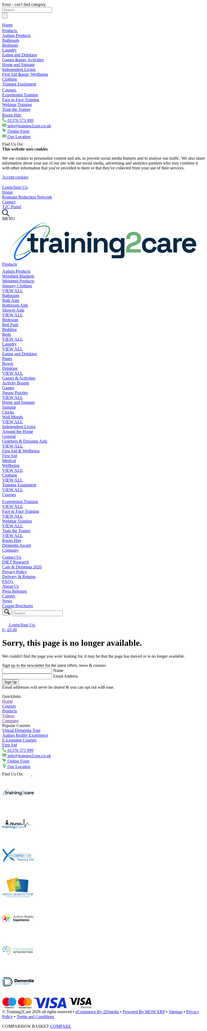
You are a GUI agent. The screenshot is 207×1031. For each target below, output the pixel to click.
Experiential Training (20, 95)
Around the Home (17, 431)
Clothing (9, 79)
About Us (10, 586)
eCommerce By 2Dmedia (97, 1011)
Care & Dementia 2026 (22, 567)
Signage (9, 407)
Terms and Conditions (35, 1016)
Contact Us (11, 557)
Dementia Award (16, 545)
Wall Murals (12, 417)
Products (10, 30)
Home (7, 25)
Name (58, 670)
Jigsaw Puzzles (15, 392)
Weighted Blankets (18, 276)
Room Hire (12, 115)
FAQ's (7, 581)
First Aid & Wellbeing (21, 451)
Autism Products (16, 35)
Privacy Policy (14, 571)
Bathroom (10, 40)
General (9, 436)
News (7, 601)
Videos (8, 715)
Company (10, 550)
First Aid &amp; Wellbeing (25, 74)
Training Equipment (19, 84)
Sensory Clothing (17, 286)
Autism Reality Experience (25, 735)
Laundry (9, 50)
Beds (6, 334)
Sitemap (175, 1011)
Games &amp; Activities (23, 59)
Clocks (8, 412)
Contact (8, 202)
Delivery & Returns (19, 576)
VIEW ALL (12, 290)
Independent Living (19, 69)
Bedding (9, 329)
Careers (8, 596)
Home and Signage (18, 64)
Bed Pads (10, 324)
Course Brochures (17, 605)
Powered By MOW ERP (144, 1011)
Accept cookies (15, 177)
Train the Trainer (16, 109)
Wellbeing (10, 465)
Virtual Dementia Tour (21, 730)
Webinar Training (17, 104)
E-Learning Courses (19, 740)
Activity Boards (15, 383)
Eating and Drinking (19, 55)
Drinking (10, 368)
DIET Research (15, 562)
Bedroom (10, 45)
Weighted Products (18, 281)
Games (8, 387)
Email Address (65, 676)
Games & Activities (18, 378)
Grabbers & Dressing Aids (24, 441)
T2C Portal (11, 206)
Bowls (7, 363)
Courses (9, 90)
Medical (9, 460)
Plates (7, 358)
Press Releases (14, 591)
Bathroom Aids (15, 305)
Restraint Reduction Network (27, 197)
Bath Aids (10, 300)
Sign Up (10, 682)
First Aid (9, 455)
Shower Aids (13, 310)
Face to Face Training (20, 99)
